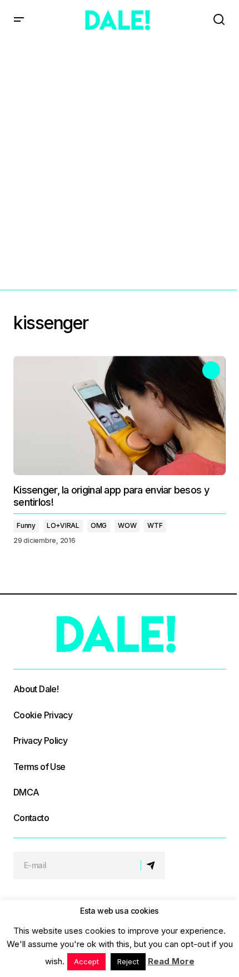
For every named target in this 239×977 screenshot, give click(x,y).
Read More (171, 961)
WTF (154, 525)
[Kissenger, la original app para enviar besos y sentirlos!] (119, 415)
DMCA (26, 792)
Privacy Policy (40, 740)
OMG (99, 525)
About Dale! (35, 688)
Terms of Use (39, 766)
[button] (19, 20)
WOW (127, 525)
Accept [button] (86, 961)
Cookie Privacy (42, 715)
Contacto (31, 817)
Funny (26, 525)
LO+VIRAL (63, 525)
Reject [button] (128, 961)
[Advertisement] (119, 165)
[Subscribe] (153, 865)
